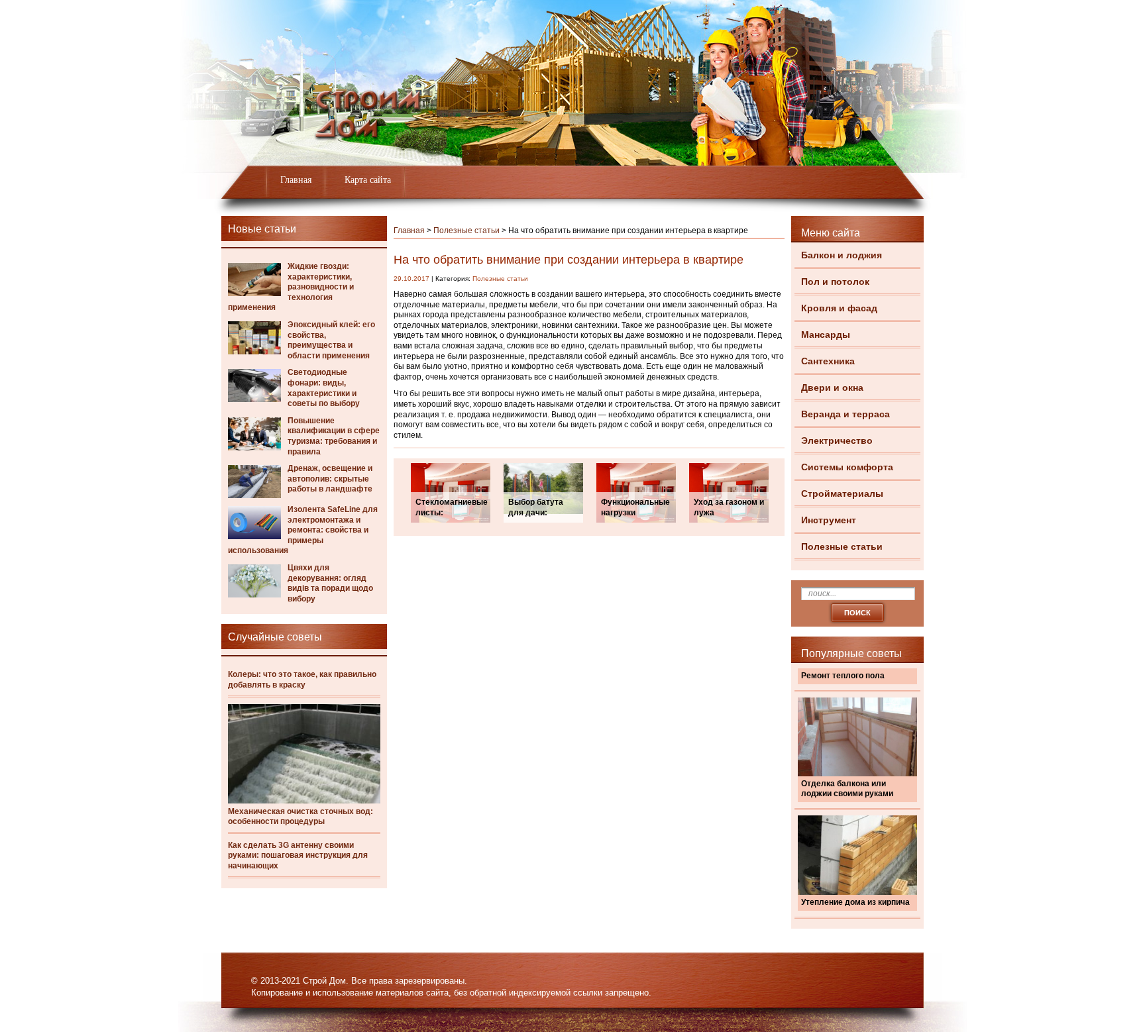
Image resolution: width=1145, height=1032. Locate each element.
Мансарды (825, 334)
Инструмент (828, 520)
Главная (295, 180)
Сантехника (828, 361)
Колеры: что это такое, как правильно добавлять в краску (302, 680)
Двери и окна (832, 387)
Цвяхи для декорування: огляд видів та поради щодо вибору (330, 583)
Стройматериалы (842, 493)
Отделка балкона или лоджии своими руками (847, 789)
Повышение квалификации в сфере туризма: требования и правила (334, 436)
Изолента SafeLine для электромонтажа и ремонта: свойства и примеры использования (303, 530)
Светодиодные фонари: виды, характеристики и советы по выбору (324, 388)
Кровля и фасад (839, 308)
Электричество (837, 440)
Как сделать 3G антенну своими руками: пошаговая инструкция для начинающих (298, 855)
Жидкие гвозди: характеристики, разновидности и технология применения (291, 287)
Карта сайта (368, 180)
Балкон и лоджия (841, 255)
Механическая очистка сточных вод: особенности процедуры (300, 817)
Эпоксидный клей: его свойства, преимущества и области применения (331, 340)
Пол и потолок (835, 281)
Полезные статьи (842, 546)
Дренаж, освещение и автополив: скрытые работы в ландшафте (330, 478)
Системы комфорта (847, 467)
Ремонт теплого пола (843, 675)
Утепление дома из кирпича (855, 902)
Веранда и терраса (845, 414)
